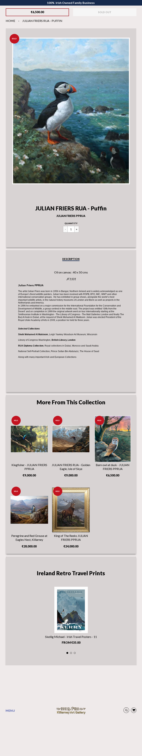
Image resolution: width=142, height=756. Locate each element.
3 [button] (75, 653)
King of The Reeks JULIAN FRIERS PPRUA (71, 537)
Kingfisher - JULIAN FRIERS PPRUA (29, 467)
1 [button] (67, 653)
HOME (10, 20)
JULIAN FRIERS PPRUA (70, 215)
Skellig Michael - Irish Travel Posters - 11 (71, 636)
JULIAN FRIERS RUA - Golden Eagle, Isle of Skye (71, 467)
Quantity (71, 223)
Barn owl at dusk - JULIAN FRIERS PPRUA (112, 467)
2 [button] (71, 653)
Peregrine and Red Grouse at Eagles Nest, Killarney (29, 537)
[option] (71, 616)
